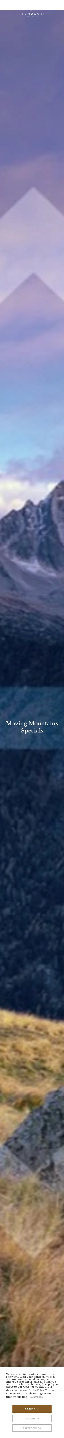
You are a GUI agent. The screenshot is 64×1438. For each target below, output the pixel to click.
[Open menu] (58, 7)
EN (4, 6)
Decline (30, 1418)
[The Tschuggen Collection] (32, 12)
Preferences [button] (36, 1396)
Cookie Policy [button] (36, 1390)
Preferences (32, 1428)
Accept (30, 1409)
